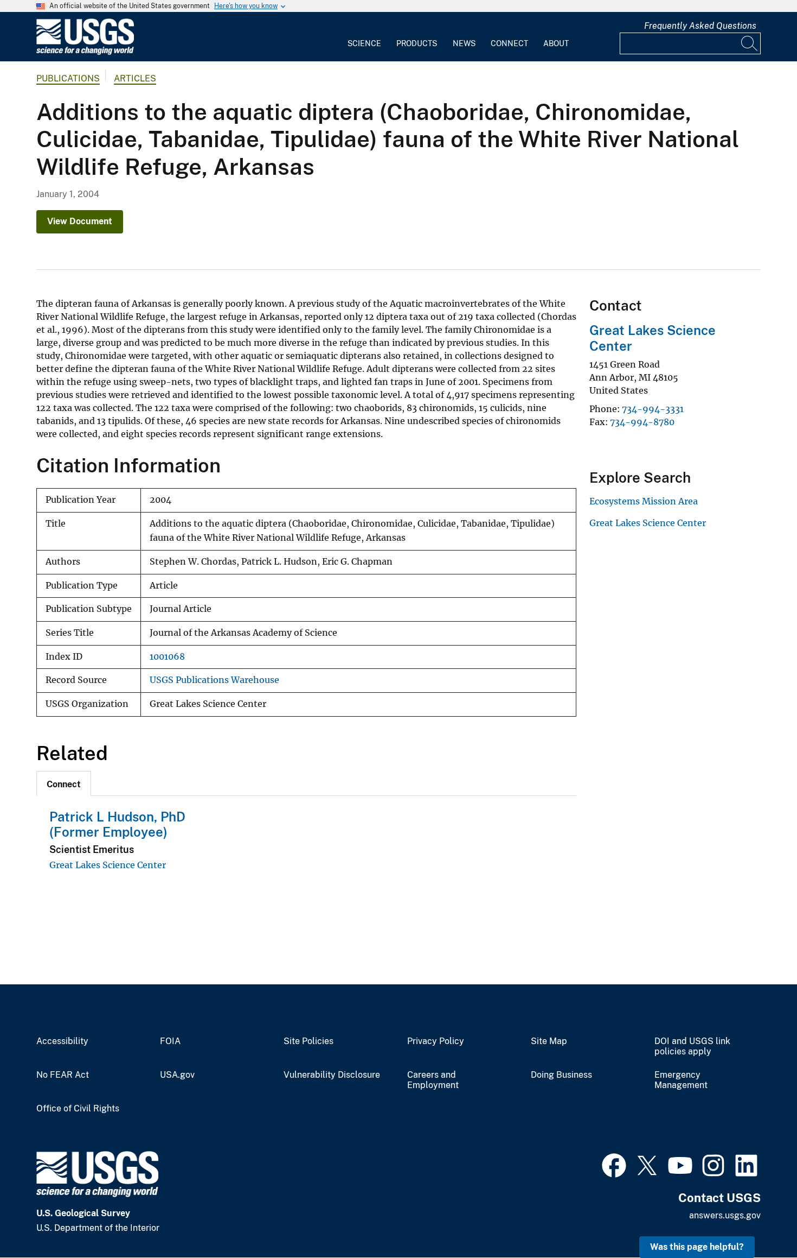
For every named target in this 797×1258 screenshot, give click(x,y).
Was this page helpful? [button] (697, 1247)
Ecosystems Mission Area (643, 501)
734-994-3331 (653, 408)
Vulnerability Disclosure (332, 1075)
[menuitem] (364, 36)
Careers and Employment (433, 1080)
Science (364, 43)
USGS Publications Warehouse (214, 680)
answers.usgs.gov (725, 1215)
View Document (79, 221)
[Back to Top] (757, 1218)
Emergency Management (681, 1080)
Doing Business (561, 1075)
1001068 (167, 657)
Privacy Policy (435, 1041)
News (464, 43)
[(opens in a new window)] (614, 1164)
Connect (509, 43)
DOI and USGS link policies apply (692, 1046)
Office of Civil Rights (77, 1109)
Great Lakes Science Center (107, 864)
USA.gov (177, 1075)
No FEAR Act (62, 1075)
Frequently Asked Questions (700, 26)
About (556, 43)
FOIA (170, 1041)
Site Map (549, 1041)
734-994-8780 (642, 421)
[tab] (63, 783)
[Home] (85, 52)
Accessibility (62, 1041)
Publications (68, 78)
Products (416, 43)
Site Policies (308, 1041)
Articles (135, 78)
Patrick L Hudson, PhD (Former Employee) (117, 824)
